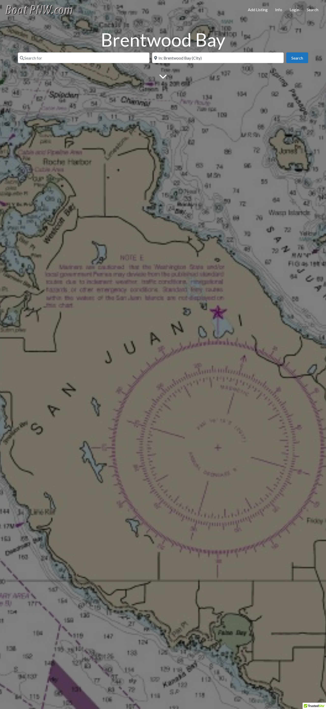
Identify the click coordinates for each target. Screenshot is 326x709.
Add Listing (258, 9)
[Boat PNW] (42, 9)
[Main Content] (163, 76)
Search (312, 9)
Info (278, 9)
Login (294, 9)
